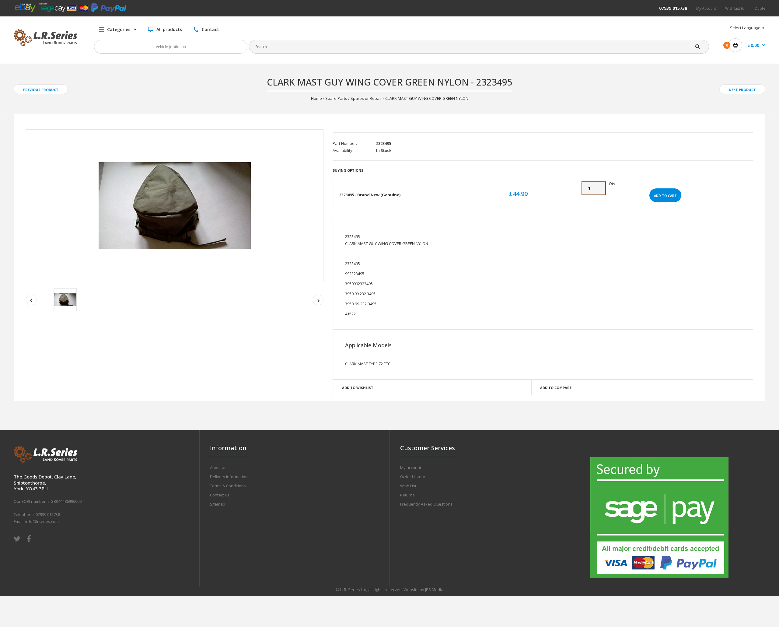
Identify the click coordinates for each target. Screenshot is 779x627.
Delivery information (229, 476)
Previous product (40, 89)
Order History (412, 476)
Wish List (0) (735, 8)
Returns (407, 495)
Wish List (408, 486)
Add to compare (555, 387)
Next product (742, 89)
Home (316, 98)
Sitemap (217, 504)
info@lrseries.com (42, 521)
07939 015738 (673, 8)
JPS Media (434, 589)
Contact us (219, 495)
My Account (706, 8)
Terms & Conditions (228, 486)
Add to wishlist (357, 387)
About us (218, 467)
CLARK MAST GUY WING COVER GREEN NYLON (426, 98)
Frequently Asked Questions (426, 504)
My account (410, 467)
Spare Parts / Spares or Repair (353, 98)
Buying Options (348, 170)
